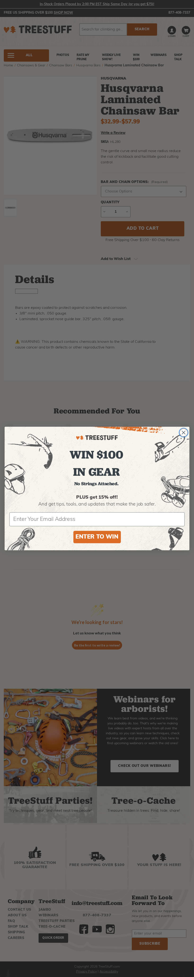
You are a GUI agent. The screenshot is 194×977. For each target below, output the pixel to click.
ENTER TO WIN (96, 537)
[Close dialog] (184, 433)
